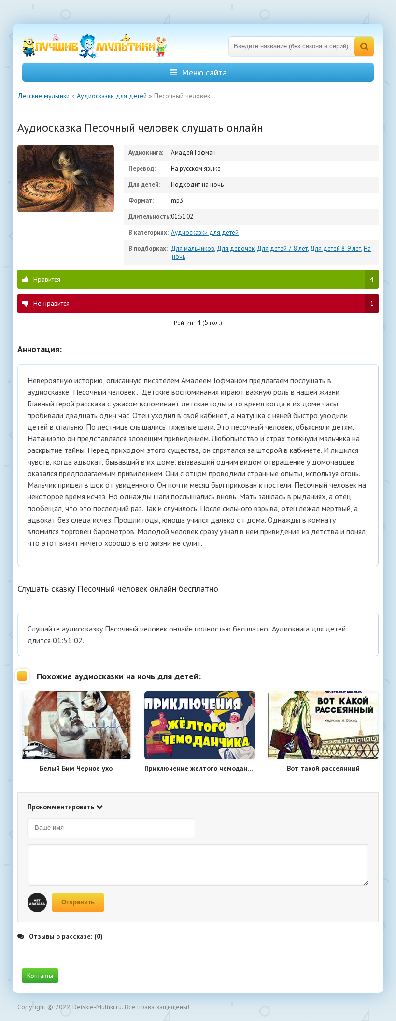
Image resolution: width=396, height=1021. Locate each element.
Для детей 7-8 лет (282, 248)
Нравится (203, 279)
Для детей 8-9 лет (335, 248)
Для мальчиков (192, 248)
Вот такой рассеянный (323, 768)
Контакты (40, 975)
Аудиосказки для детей (205, 232)
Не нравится (203, 303)
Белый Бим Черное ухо (76, 768)
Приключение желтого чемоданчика (199, 768)
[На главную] (94, 46)
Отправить (78, 902)
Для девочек (236, 248)
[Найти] (364, 46)
